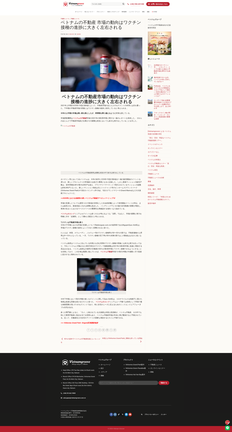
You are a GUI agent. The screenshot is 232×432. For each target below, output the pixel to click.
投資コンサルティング (113, 11)
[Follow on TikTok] (119, 414)
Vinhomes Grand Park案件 (135, 365)
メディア (104, 372)
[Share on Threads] (96, 330)
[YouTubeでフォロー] (130, 414)
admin (79, 34)
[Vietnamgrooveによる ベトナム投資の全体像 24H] (159, 132)
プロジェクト (100, 11)
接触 (148, 11)
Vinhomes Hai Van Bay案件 (135, 374)
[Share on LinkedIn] (107, 330)
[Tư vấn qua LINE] (227, 428)
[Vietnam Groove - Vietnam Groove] (74, 4)
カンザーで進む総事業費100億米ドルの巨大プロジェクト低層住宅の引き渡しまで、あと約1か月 (162, 104)
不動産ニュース (65, 18)
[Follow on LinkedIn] (126, 414)
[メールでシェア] (99, 330)
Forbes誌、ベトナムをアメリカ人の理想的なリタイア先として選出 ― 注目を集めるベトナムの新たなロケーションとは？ (162, 91)
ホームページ (78, 11)
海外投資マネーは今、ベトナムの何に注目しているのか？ (162, 79)
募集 (143, 11)
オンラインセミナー (155, 148)
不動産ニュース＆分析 (156, 178)
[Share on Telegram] (114, 330)
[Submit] (123, 4)
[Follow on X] (122, 414)
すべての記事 (153, 156)
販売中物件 (152, 203)
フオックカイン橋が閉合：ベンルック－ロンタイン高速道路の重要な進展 (162, 116)
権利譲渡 (124, 11)
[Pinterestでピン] (103, 330)
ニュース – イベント (134, 11)
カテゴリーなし (153, 152)
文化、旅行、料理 (154, 189)
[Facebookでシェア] (88, 330)
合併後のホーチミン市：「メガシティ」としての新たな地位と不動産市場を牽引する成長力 (162, 69)
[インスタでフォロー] (115, 414)
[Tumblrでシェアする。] (111, 330)
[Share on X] (92, 330)
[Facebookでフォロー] (111, 414)
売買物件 (151, 185)
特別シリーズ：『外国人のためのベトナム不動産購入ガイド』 (159, 198)
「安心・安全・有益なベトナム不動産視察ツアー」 (159, 139)
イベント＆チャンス (155, 144)
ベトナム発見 (153, 170)
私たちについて (89, 11)
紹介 (102, 368)
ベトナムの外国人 (154, 160)
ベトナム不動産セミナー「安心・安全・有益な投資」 (158, 164)
